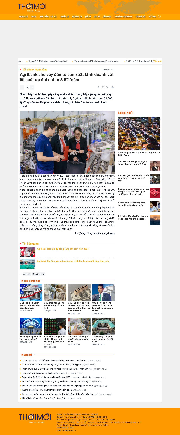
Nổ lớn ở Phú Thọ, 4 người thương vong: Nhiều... (135, 61)
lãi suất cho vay (38, 274)
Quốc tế (88, 16)
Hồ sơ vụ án (77, 16)
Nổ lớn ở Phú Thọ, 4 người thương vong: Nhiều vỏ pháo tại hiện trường (62, 381)
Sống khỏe (107, 16)
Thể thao (152, 16)
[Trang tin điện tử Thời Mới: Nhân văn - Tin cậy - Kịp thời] (32, 7)
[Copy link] (108, 87)
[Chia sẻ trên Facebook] (98, 87)
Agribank (26, 274)
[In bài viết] (113, 87)
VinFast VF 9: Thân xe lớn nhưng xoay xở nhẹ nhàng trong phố (58, 364)
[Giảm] (22, 87)
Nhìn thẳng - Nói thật (48, 16)
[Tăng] (32, 87)
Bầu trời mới (140, 16)
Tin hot (33, 16)
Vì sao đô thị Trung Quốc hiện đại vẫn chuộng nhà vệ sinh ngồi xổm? (61, 360)
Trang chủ (23, 16)
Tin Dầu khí (64, 16)
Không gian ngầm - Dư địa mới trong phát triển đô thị (54, 390)
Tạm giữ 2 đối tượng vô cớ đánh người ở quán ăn (52, 373)
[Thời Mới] (34, 418)
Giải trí (97, 16)
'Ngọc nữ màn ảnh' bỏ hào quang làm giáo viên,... (83, 61)
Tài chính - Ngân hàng (123, 16)
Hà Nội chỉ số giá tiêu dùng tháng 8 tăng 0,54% (51, 398)
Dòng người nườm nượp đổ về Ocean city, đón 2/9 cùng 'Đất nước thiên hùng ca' (67, 394)
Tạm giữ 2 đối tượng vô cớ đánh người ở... (35, 61)
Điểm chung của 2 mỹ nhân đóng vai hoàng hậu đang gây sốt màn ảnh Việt (64, 369)
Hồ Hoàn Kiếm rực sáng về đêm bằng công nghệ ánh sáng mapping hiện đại (65, 385)
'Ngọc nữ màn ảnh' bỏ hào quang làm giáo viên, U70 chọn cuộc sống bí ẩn (63, 377)
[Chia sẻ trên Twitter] (102, 87)
